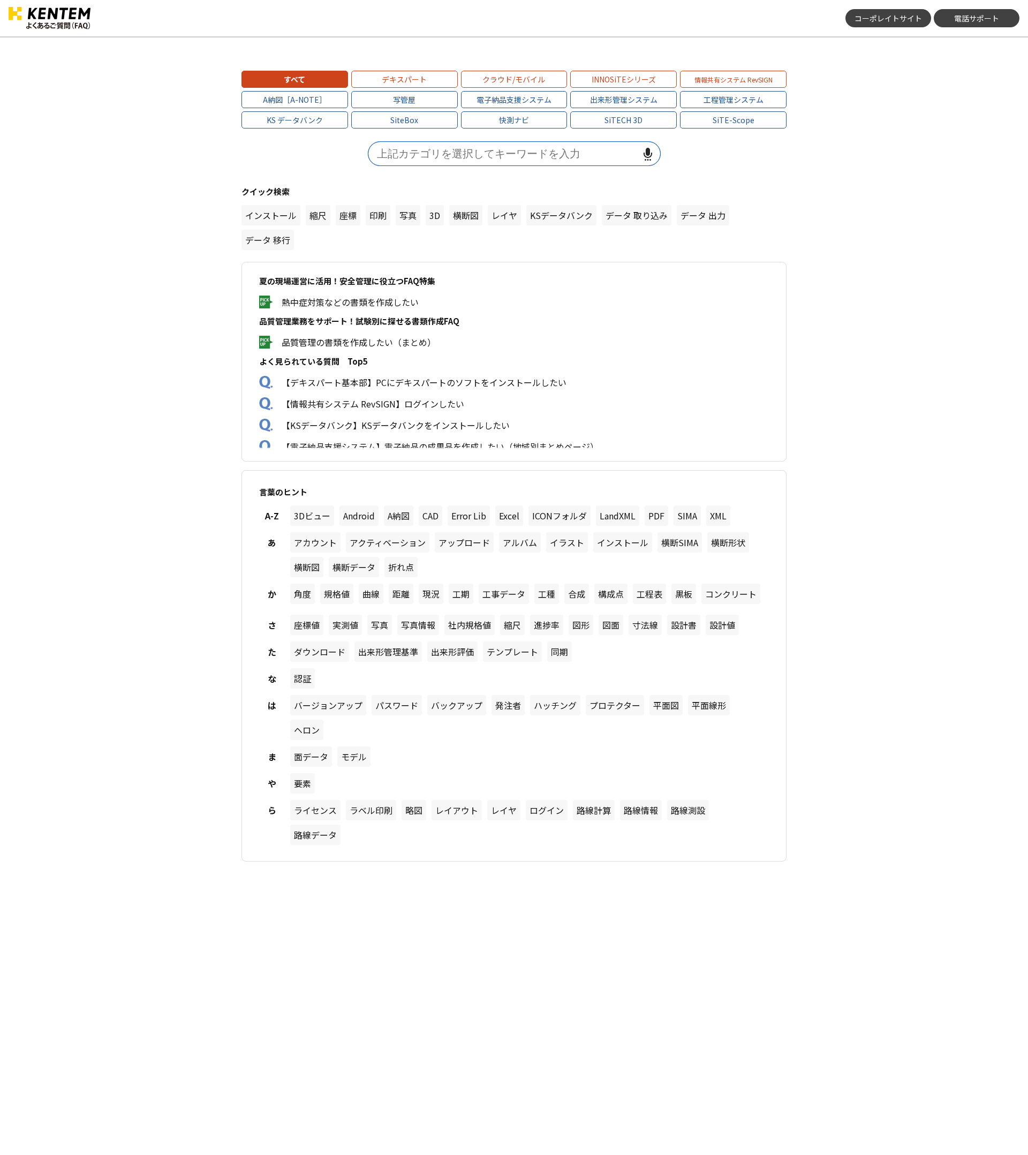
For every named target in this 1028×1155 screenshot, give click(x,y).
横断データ (353, 567)
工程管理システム (734, 99)
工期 (461, 593)
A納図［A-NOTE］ (295, 99)
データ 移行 (267, 239)
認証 (302, 678)
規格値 (337, 593)
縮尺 (318, 215)
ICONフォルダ (559, 515)
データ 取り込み (637, 215)
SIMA (687, 515)
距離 (401, 593)
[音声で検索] (648, 154)
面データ (311, 756)
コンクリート (731, 593)
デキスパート (404, 79)
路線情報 (641, 810)
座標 (348, 215)
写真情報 (418, 624)
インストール (271, 215)
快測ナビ (514, 120)
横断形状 (728, 542)
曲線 (371, 593)
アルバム (520, 542)
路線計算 (594, 810)
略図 (413, 810)
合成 (576, 593)
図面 (610, 624)
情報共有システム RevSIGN (733, 79)
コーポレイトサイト (888, 18)
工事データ (503, 593)
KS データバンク (295, 120)
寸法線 (645, 624)
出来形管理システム (623, 99)
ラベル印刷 (371, 810)
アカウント (315, 542)
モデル (354, 756)
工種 (546, 593)
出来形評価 (452, 651)
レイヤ (504, 215)
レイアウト (456, 810)
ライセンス (315, 810)
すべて (294, 79)
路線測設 (688, 810)
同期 (559, 651)
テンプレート (512, 651)
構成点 (611, 593)
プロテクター (614, 705)
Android (359, 515)
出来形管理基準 (388, 651)
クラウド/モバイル (513, 79)
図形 (580, 624)
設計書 (684, 624)
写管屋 (404, 99)
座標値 (307, 624)
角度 (302, 593)
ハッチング (555, 705)
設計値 (722, 624)
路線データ (315, 834)
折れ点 (401, 567)
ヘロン (307, 729)
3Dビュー (312, 515)
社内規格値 (469, 624)
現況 (431, 593)
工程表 (649, 593)
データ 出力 (703, 215)
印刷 (378, 215)
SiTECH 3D (623, 120)
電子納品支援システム (514, 99)
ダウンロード (319, 651)
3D (434, 215)
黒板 (683, 593)
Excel (509, 515)
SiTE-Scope (733, 120)
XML (718, 515)
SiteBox (404, 120)
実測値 (345, 624)
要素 (302, 783)
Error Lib (468, 515)
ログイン (547, 810)
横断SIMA (679, 542)
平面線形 (709, 705)
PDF (656, 515)
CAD (430, 515)
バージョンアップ (328, 705)
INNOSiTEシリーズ (624, 79)
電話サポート (976, 18)
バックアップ (456, 705)
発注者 (508, 705)
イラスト (567, 542)
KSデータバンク (561, 215)
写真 (408, 215)
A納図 (399, 515)
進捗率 (547, 624)
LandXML (618, 515)
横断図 (466, 215)
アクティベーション (388, 542)
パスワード (396, 705)
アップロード (464, 542)
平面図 (666, 705)
